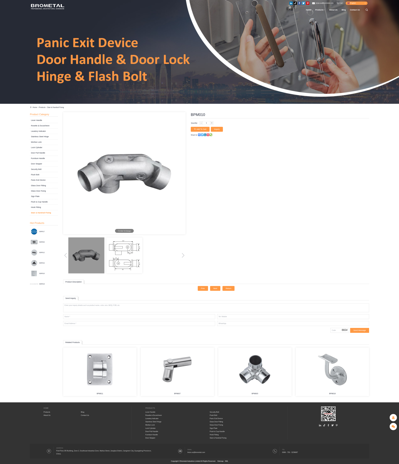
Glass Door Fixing (38, 191)
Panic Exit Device (38, 180)
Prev (203, 288)
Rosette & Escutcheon (40, 126)
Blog (344, 10)
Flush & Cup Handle (39, 202)
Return (228, 288)
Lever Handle (36, 120)
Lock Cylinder (36, 147)
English (353, 3)
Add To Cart (201, 129)
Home (308, 10)
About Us (333, 10)
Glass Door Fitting (38, 186)
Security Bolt (36, 169)
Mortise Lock (36, 142)
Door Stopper (36, 164)
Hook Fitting (36, 207)
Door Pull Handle (38, 153)
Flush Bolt (35, 175)
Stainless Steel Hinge (40, 137)
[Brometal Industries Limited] (47, 13)
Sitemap (220, 461)
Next (215, 288)
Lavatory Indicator (38, 131)
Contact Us (355, 10)
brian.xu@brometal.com (324, 3)
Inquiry (217, 129)
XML (226, 461)
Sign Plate (35, 196)
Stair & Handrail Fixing (55, 107)
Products (319, 10)
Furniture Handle (38, 158)
